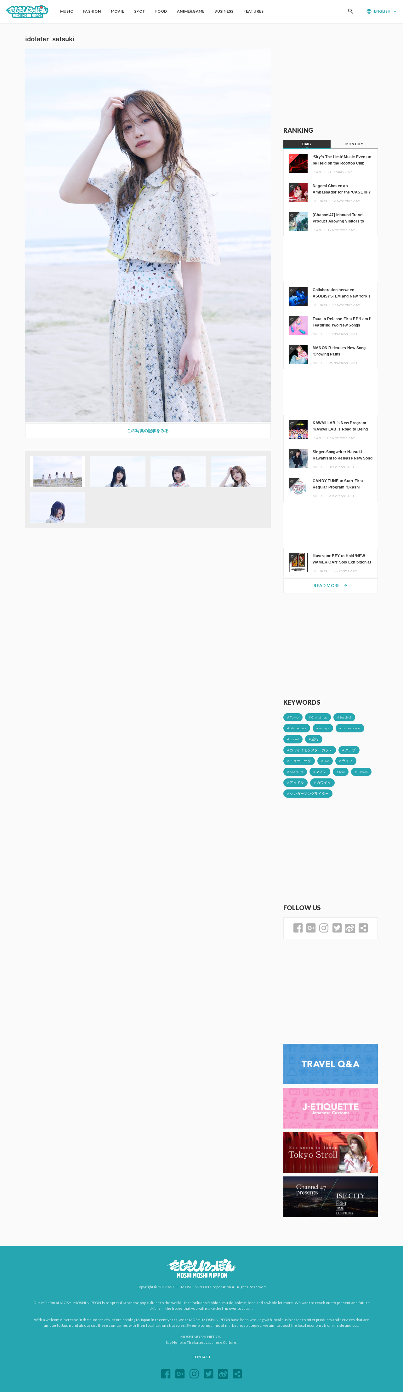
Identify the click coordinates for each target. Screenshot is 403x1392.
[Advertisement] (330, 74)
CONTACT (201, 1356)
